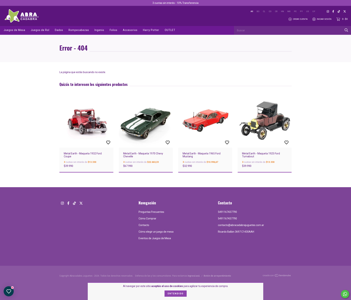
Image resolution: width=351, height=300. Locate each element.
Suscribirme (205, 60)
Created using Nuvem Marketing (205, 73)
